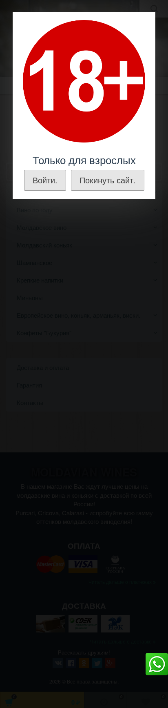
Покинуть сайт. (108, 180)
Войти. (45, 180)
